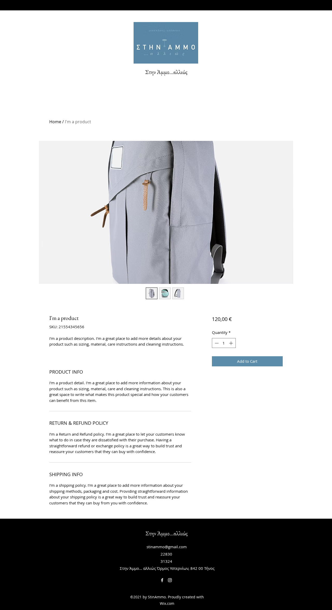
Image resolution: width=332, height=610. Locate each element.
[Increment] (231, 343)
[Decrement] (216, 343)
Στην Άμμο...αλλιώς (166, 72)
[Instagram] (169, 580)
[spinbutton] (223, 343)
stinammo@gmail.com (167, 546)
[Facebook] (162, 580)
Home (55, 122)
